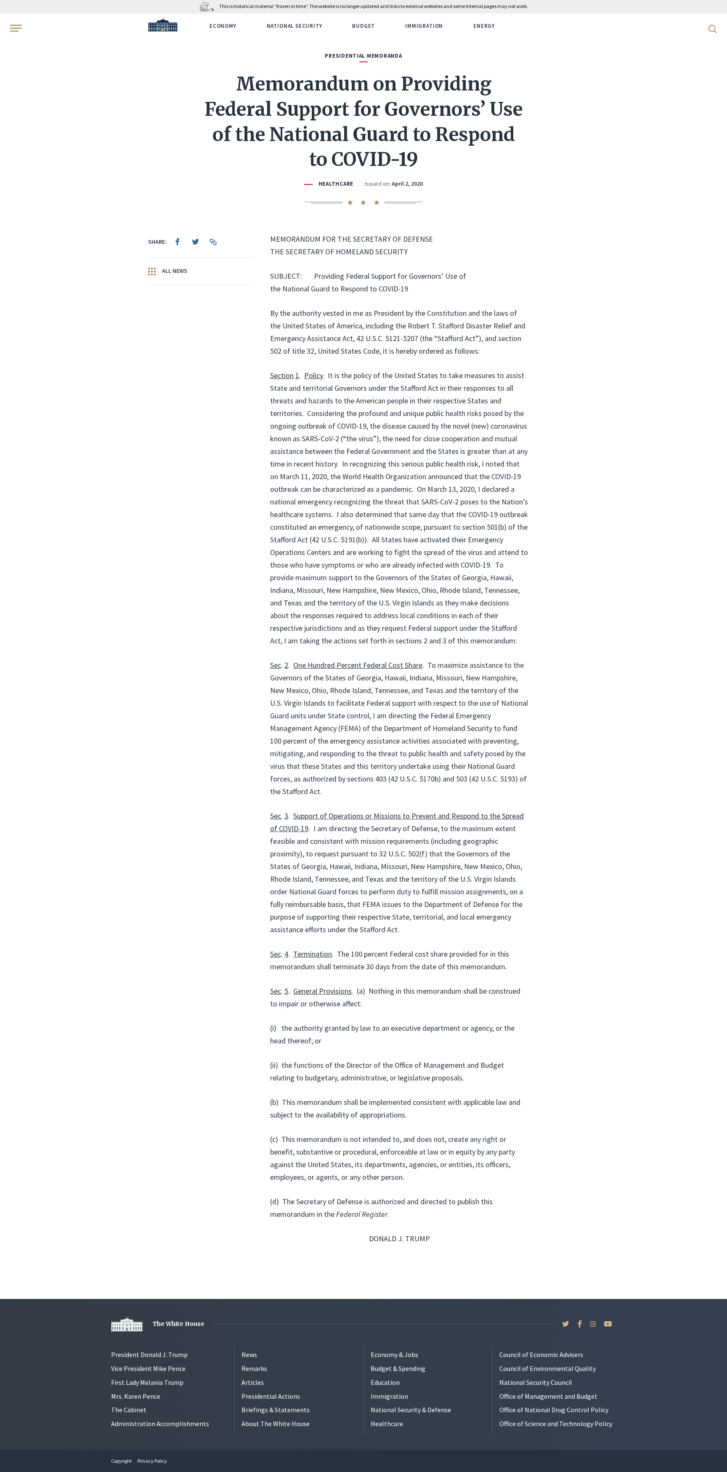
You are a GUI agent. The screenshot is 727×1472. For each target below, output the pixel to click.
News (249, 1354)
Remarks (254, 1368)
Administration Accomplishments (160, 1423)
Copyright (121, 1461)
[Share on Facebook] (177, 241)
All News (174, 271)
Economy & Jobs (394, 1354)
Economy (223, 25)
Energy (484, 25)
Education (385, 1382)
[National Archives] (208, 6)
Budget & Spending (398, 1368)
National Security (294, 25)
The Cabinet (128, 1409)
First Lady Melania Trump (147, 1382)
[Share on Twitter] (195, 241)
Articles (252, 1382)
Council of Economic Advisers (541, 1354)
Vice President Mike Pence (148, 1368)
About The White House (275, 1423)
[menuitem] (177, 241)
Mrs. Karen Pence (135, 1396)
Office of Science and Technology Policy (555, 1423)
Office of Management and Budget (548, 1396)
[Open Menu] (15, 28)
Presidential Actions (270, 1396)
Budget (363, 25)
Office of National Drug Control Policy (553, 1409)
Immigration (424, 25)
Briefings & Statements (275, 1409)
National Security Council (535, 1382)
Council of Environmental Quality (547, 1368)
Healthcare (335, 183)
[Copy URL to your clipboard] (213, 241)
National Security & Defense (411, 1409)
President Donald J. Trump (149, 1354)
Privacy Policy (152, 1461)
